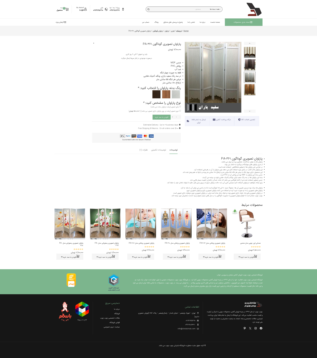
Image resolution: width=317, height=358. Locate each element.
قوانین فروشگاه (114, 322)
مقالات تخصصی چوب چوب (110, 318)
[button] (250, 52)
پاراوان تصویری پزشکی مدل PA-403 (212, 243)
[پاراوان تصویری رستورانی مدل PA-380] (69, 224)
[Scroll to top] (311, 345)
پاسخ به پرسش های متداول (173, 22)
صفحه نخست (215, 22)
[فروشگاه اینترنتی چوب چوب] (254, 9)
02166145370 (190, 320)
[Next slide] (250, 111)
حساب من (145, 22)
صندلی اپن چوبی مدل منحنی (250, 243)
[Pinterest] (244, 328)
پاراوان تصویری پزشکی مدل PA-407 (141, 243)
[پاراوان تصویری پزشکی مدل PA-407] (140, 224)
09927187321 (190, 324)
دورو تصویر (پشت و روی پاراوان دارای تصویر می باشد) (154, 111)
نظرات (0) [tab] (143, 150)
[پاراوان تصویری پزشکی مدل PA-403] (212, 224)
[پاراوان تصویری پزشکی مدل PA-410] (176, 224)
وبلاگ (156, 22)
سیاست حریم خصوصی (112, 327)
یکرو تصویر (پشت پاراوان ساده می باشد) (165, 107)
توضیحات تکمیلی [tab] (158, 150)
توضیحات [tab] (173, 150)
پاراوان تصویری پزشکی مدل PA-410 (177, 243)
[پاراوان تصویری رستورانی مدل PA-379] (105, 224)
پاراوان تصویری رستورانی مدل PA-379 (107, 244)
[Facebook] (261, 328)
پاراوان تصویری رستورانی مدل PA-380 (71, 244)
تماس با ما (191, 22)
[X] (250, 328)
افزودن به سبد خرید (161, 117)
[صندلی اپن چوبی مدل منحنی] (247, 224)
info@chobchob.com (186, 328)
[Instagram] (255, 328)
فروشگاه (117, 313)
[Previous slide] (250, 43)
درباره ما (202, 22)
